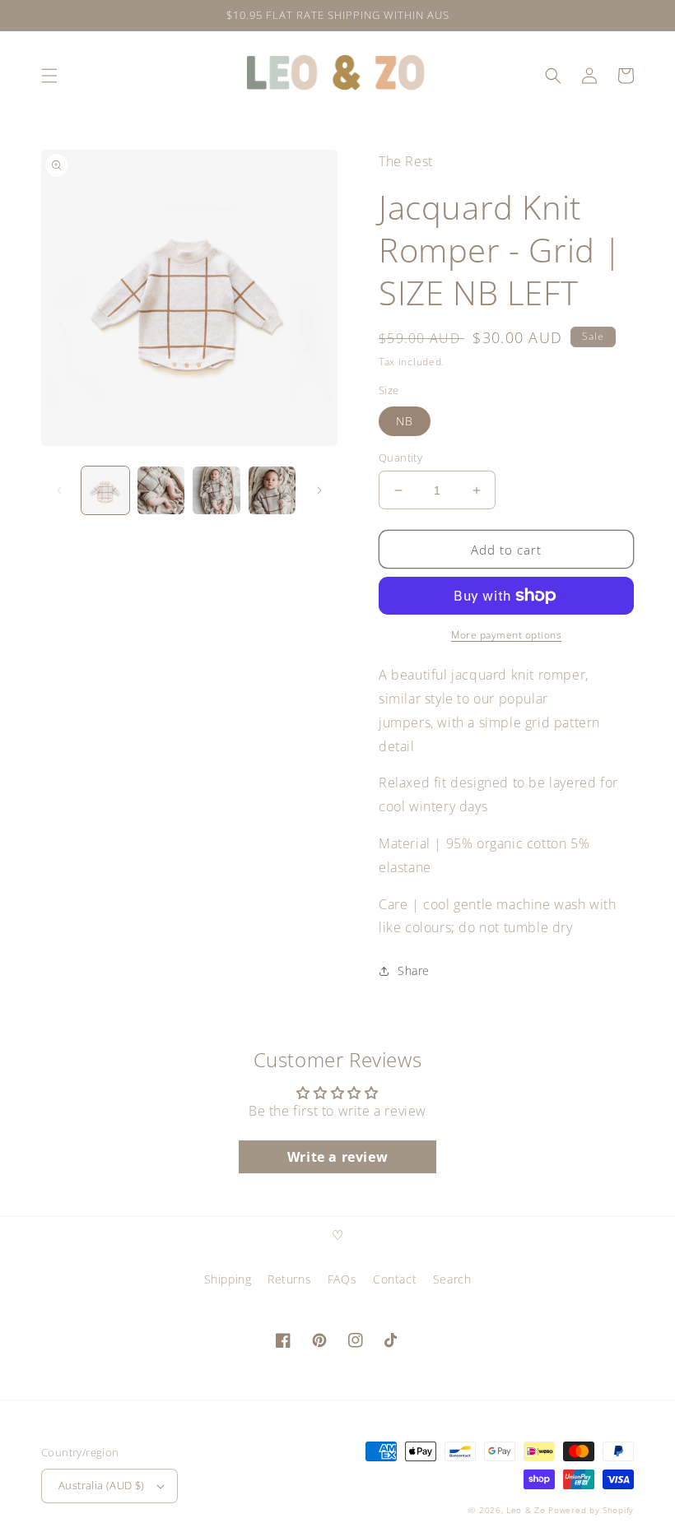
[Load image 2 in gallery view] (161, 490)
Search (452, 1279)
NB (404, 421)
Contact (395, 1279)
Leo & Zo (526, 1510)
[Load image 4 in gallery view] (272, 490)
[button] (49, 76)
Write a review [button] (337, 1157)
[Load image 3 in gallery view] (216, 490)
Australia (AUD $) (101, 1485)
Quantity (400, 457)
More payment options (506, 635)
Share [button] (414, 970)
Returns (289, 1279)
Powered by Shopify (591, 1510)
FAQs (342, 1279)
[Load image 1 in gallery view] (105, 490)
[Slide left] (59, 490)
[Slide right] (319, 490)
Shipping (228, 1279)
